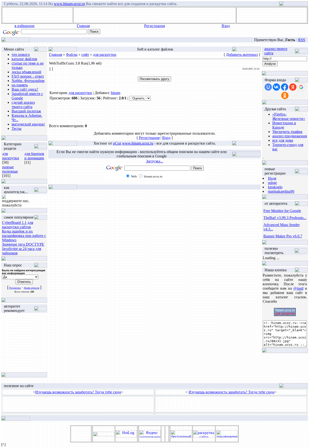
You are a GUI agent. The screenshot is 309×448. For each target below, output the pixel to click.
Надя (272, 178)
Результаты (15, 288)
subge (272, 183)
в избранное (24, 26)
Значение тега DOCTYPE (23, 244)
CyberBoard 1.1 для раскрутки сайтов (17, 224)
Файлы (71, 54)
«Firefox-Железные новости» (288, 116)
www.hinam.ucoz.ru (69, 4)
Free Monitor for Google (282, 211)
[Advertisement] (154, 15)
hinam (115, 93)
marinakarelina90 (281, 191)
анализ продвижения (289, 136)
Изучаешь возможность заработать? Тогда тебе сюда (78, 392)
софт (85, 54)
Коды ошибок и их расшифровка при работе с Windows (24, 235)
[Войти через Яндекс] (292, 87)
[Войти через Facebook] (284, 87)
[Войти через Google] (301, 87)
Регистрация (154, 26)
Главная (83, 26)
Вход (226, 26)
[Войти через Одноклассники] (284, 95)
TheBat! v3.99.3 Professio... (284, 218)
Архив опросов (31, 288)
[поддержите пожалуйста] (4, 197)
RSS (301, 40)
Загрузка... (154, 161)
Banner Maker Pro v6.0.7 (282, 236)
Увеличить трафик (287, 132)
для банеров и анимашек (34, 156)
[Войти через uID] (268, 87)
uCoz (117, 143)
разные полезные (10, 169)
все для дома (282, 140)
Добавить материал (242, 54)
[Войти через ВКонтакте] (276, 87)
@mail (298, 288)
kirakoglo (275, 187)
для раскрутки (10, 156)
